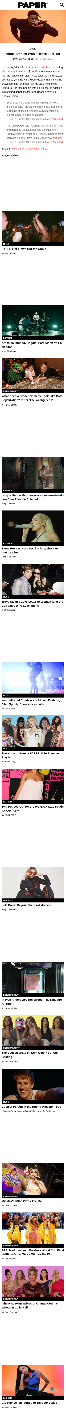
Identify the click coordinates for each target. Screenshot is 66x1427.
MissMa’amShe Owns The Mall (22, 1201)
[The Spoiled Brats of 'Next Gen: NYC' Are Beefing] (33, 1030)
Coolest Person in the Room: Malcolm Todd (31, 1106)
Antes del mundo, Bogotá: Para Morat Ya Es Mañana (32, 345)
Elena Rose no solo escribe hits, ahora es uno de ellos (30, 550)
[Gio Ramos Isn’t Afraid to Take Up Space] (33, 1380)
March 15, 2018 (54, 119)
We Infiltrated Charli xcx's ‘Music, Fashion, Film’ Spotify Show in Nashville (31, 702)
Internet (8, 900)
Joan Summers (11, 1061)
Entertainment (11, 391)
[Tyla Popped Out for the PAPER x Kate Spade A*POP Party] (33, 784)
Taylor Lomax (10, 405)
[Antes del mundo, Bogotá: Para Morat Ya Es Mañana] (33, 320)
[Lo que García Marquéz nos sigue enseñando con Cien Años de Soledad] (33, 473)
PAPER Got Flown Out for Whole (24, 249)
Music (33, 49)
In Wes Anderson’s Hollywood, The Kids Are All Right (32, 1001)
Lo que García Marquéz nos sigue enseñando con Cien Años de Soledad (33, 497)
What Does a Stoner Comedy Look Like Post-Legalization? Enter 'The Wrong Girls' (32, 398)
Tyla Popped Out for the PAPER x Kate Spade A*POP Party (33, 808)
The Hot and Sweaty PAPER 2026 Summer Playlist (30, 755)
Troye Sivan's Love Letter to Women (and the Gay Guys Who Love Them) (32, 603)
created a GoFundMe (43, 67)
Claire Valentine (24, 59)
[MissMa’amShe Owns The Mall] (33, 1179)
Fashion (7, 802)
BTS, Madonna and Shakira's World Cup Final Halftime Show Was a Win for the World (33, 1252)
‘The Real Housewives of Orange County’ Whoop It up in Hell (30, 1305)
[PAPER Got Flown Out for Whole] (33, 226)
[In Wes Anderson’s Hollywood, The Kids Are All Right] (33, 977)
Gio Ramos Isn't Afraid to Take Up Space (29, 1402)
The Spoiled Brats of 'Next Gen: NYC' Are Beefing (30, 1054)
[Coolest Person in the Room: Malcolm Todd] (33, 1084)
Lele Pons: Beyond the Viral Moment (27, 905)
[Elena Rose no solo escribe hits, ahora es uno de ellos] (33, 526)
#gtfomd (57, 138)
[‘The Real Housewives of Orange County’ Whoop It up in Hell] (33, 1281)
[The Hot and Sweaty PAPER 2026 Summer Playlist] (33, 731)
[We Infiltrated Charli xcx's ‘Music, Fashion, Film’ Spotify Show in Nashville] (33, 678)
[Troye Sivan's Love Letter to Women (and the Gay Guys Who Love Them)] (33, 579)
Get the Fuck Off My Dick (25, 148)
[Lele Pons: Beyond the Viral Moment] (33, 882)
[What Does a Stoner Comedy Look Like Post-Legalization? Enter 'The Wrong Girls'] (33, 373)
